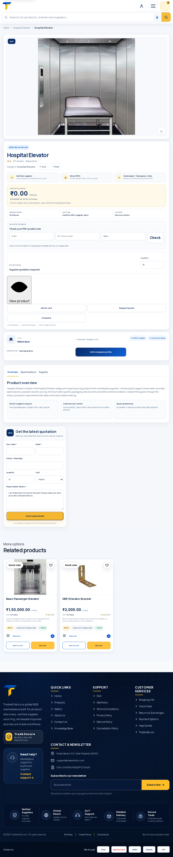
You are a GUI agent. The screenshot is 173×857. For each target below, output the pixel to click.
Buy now (42, 645)
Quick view (15, 565)
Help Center (145, 725)
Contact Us (60, 722)
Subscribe (155, 784)
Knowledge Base (63, 728)
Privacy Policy (104, 715)
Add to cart (46, 308)
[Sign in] (141, 6)
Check (155, 237)
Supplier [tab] (43, 372)
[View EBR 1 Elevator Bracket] (86, 577)
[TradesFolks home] (7, 6)
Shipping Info (146, 700)
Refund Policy (104, 722)
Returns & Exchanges (151, 712)
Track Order (145, 706)
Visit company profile (101, 352)
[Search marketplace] (166, 17)
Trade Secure (146, 732)
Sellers (58, 709)
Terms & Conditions (108, 709)
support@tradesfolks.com (70, 760)
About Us (59, 715)
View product (19, 301)
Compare (46, 318)
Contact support (27, 775)
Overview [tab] (12, 372)
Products (59, 702)
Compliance (103, 834)
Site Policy (102, 702)
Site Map (68, 834)
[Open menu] (153, 6)
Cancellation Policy (107, 728)
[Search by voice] (157, 17)
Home (6, 27)
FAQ (99, 696)
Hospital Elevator (21, 27)
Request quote (126, 308)
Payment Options (148, 719)
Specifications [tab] (28, 372)
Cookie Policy (85, 834)
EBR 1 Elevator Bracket (76, 599)
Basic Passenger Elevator (22, 599)
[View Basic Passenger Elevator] (30, 577)
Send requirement (35, 516)
